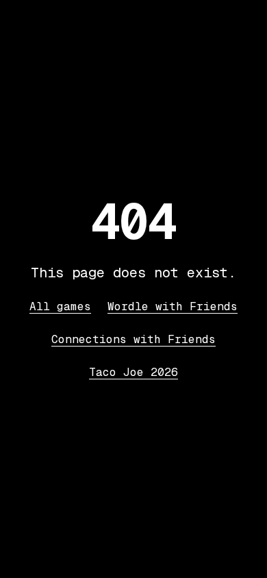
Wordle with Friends (172, 306)
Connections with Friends (133, 339)
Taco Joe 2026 (133, 372)
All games (60, 306)
